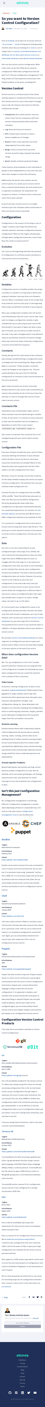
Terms (22, 1386)
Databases (22, 1360)
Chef (4, 895)
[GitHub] (10, 1392)
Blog (6, 1297)
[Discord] (16, 1392)
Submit (22, 1326)
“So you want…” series (11, 44)
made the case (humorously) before (20, 1239)
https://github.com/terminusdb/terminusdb (18, 1151)
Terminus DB (7, 1131)
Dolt (14, 13)
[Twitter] (29, 1392)
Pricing (22, 1363)
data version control (28, 55)
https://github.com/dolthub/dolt (14, 1217)
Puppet (6, 948)
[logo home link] (22, 3)
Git (15, 184)
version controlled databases (23, 638)
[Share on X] (38, 1297)
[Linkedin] (22, 1392)
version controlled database (25, 51)
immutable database (10, 58)
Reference (6, 13)
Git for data (14, 55)
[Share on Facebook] (29, 1297)
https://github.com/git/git (12, 1075)
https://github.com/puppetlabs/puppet (16, 969)
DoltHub (11, 41)
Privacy (22, 1383)
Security (22, 1380)
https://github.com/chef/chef (13, 916)
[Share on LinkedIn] (33, 1297)
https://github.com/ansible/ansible (15, 860)
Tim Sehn (8, 28)
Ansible (6, 839)
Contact (22, 1376)
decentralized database (32, 58)
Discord (35, 1318)
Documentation (22, 1367)
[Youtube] (35, 1392)
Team (22, 1373)
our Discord (6, 1286)
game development (19, 690)
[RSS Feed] (41, 1298)
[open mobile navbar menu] (4, 3)
